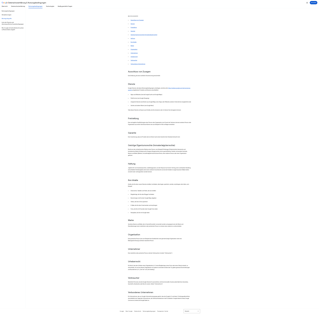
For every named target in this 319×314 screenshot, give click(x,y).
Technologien (50, 6)
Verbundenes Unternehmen (138, 64)
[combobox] (192, 311)
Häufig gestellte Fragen (65, 6)
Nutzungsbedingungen (35, 6)
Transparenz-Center (162, 311)
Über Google (129, 311)
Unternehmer (134, 53)
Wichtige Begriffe (7, 18)
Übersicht (5, 6)
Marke (132, 45)
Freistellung (134, 27)
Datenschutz (137, 311)
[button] (307, 2)
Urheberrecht (134, 56)
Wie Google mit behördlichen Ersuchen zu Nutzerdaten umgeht (13, 28)
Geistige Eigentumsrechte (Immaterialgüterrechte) (144, 34)
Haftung (133, 38)
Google (122, 311)
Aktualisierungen (6, 15)
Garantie (133, 31)
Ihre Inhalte (133, 42)
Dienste (133, 23)
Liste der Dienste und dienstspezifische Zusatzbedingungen (13, 23)
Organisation (134, 49)
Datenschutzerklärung (18, 6)
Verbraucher (134, 60)
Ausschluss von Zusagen (137, 20)
